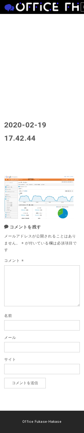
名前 (8, 315)
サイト (10, 359)
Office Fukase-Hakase (41, 422)
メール (10, 337)
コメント (14, 260)
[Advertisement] (42, 58)
